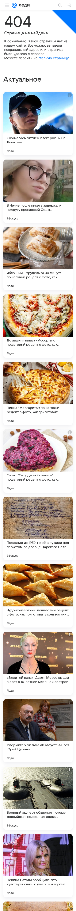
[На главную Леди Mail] (23, 5)
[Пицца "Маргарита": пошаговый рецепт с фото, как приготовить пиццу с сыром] (38, 393)
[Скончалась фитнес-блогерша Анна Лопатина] (38, 123)
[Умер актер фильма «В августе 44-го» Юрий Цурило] (38, 730)
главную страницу (53, 58)
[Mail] (14, 5)
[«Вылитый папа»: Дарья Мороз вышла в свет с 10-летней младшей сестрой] (38, 663)
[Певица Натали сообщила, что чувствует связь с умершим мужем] (38, 865)
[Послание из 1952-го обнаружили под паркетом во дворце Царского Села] (38, 528)
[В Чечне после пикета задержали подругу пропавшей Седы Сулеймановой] (38, 191)
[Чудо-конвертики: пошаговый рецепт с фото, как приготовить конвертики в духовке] (38, 595)
